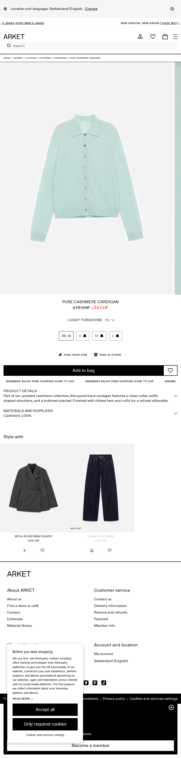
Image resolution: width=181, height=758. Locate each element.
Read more (23, 698)
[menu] (175, 36)
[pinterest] (95, 682)
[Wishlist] (152, 36)
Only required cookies (45, 724)
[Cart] (165, 36)
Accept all (45, 709)
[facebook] (86, 682)
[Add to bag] (24, 550)
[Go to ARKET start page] (14, 36)
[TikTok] (103, 682)
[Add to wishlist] (170, 370)
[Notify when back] (92, 550)
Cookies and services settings (153, 698)
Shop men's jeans (18, 23)
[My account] (140, 36)
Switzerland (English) (111, 661)
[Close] (172, 9)
